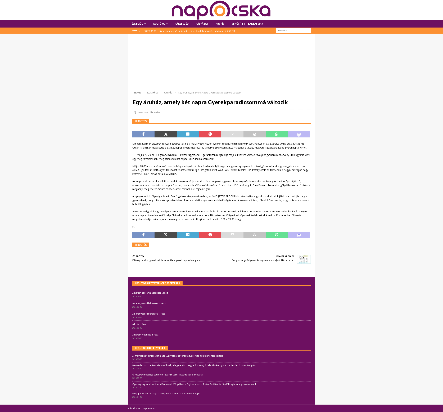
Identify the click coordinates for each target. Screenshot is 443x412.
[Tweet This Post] (166, 134)
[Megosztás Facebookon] (143, 134)
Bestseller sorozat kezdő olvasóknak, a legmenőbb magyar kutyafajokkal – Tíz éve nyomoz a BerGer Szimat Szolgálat (194, 365)
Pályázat (202, 23)
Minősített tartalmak (247, 23)
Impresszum (149, 408)
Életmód (137, 23)
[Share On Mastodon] (299, 134)
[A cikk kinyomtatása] (254, 134)
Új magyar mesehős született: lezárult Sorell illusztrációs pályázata (167, 374)
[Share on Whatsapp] (277, 134)
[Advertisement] (221, 64)
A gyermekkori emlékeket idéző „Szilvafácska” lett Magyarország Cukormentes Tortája (177, 355)
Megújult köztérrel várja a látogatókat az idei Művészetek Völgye (166, 393)
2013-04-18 (142, 112)
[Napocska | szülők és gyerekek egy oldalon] (221, 10)
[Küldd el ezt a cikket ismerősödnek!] (232, 134)
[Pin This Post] (210, 134)
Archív (220, 23)
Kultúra (159, 23)
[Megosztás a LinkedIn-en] (188, 134)
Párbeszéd (182, 23)
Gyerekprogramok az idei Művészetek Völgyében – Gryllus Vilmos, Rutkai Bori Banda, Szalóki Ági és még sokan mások (194, 384)
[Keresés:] (293, 30)
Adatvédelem (134, 408)
